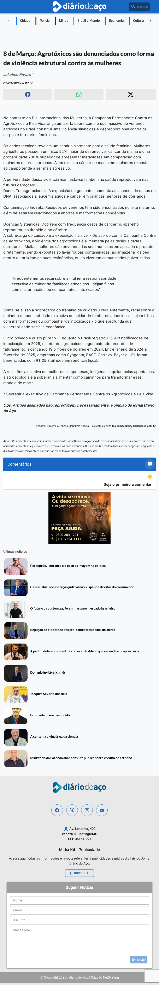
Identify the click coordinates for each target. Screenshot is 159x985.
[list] (79, 480)
